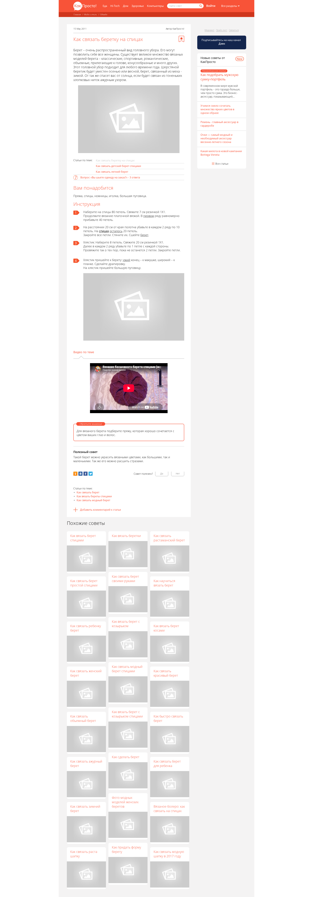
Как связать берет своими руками (125, 578)
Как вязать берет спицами (83, 538)
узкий (126, 260)
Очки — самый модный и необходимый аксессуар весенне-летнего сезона (216, 138)
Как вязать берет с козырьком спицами (127, 714)
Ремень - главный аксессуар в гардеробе (219, 123)
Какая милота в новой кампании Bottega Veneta (221, 152)
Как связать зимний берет (85, 808)
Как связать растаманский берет (169, 538)
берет (144, 235)
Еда (105, 6)
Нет (178, 473)
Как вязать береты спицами (94, 496)
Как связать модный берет (93, 500)
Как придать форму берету (126, 849)
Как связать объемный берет (83, 718)
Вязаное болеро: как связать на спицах (169, 808)
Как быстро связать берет (168, 718)
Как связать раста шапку (83, 853)
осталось (116, 231)
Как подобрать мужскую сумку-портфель (219, 77)
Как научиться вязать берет (164, 583)
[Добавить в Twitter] (91, 474)
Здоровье (138, 6)
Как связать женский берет (86, 673)
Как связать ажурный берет (86, 763)
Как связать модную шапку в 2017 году (169, 853)
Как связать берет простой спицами (83, 583)
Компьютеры (155, 6)
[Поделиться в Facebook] (85, 474)
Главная (77, 14)
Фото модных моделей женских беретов (125, 802)
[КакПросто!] (84, 6)
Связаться (234, 30)
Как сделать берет (125, 757)
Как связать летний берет (112, 171)
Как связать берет (88, 492)
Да (161, 473)
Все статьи (221, 163)
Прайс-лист (221, 30)
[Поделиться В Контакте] (80, 474)
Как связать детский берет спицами (118, 166)
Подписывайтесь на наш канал (221, 41)
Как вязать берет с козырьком (126, 623)
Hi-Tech (115, 6)
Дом (125, 6)
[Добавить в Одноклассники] (75, 474)
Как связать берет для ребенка (167, 763)
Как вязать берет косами (166, 628)
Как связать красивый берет (166, 673)
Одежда (103, 14)
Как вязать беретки (126, 536)
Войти (210, 6)
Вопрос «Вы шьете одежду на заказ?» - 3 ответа (110, 177)
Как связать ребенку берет (85, 628)
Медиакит (209, 30)
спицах (104, 231)
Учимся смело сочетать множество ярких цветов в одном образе (217, 109)
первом (148, 216)
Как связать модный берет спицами (127, 668)
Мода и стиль (90, 14)
